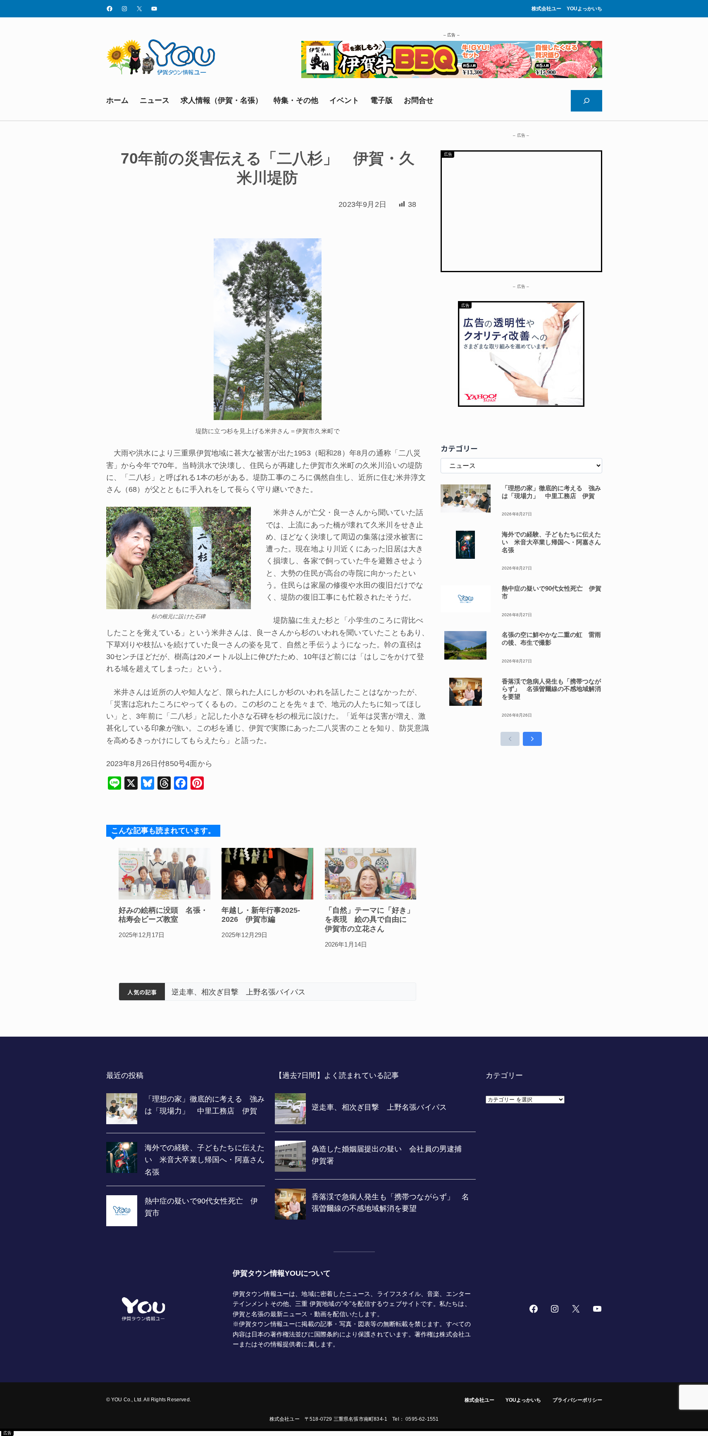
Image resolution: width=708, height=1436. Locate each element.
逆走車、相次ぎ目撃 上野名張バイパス (238, 992)
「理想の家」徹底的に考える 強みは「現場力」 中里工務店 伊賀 (551, 491)
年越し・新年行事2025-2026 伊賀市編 (261, 915)
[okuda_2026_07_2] (451, 75)
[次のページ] (532, 739)
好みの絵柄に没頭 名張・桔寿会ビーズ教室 (163, 915)
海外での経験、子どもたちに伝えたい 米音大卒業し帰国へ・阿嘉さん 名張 (552, 542)
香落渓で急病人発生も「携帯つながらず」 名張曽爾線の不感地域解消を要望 (551, 689)
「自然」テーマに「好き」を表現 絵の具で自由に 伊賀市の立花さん (369, 919)
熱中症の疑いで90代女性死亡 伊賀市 (551, 592)
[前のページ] (510, 739)
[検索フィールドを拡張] (586, 101)
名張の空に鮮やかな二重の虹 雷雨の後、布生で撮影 (551, 638)
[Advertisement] (521, 209)
